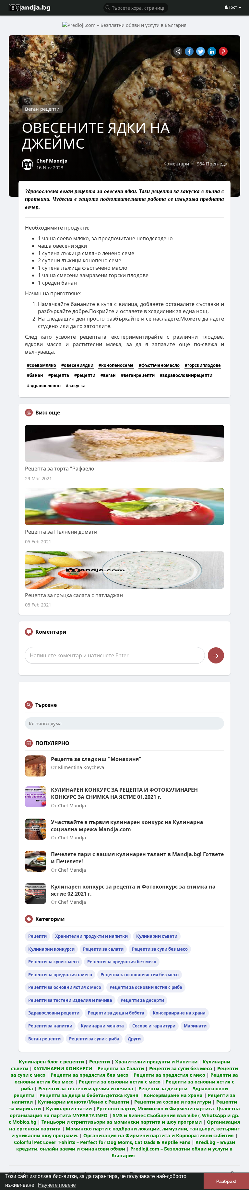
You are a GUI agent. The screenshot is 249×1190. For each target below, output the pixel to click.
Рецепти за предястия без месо (121, 962)
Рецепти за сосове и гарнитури (172, 1101)
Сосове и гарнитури (153, 1026)
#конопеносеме (116, 365)
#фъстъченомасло (159, 365)
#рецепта (58, 375)
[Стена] (178, 51)
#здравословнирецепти (186, 375)
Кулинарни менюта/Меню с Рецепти (83, 1101)
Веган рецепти (42, 109)
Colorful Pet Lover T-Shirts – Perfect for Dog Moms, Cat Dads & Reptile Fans (102, 1142)
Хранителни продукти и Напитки (156, 1061)
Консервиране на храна (179, 1013)
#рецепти (84, 375)
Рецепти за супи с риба (94, 1039)
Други (134, 1039)
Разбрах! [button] (226, 1181)
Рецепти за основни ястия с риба (146, 987)
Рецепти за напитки (50, 1026)
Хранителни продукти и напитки (91, 936)
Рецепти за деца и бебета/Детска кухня (89, 1095)
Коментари (176, 163)
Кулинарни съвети (156, 936)
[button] (136, 7)
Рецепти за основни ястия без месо (140, 975)
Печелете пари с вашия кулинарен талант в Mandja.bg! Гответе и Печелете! (137, 858)
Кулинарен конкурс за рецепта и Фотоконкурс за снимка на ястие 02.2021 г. (133, 890)
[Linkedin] (212, 51)
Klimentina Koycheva (81, 767)
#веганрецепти (138, 375)
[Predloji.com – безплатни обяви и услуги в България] (124, 24)
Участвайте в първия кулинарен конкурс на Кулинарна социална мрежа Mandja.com (127, 826)
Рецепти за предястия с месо (60, 975)
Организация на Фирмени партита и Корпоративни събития (158, 1135)
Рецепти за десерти (142, 1000)
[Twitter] (201, 51)
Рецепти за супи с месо (53, 962)
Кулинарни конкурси (51, 949)
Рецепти (37, 936)
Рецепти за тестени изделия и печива (70, 1000)
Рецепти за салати (103, 949)
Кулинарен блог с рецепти (51, 1061)
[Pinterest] (223, 51)
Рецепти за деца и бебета (116, 1013)
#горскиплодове (203, 365)
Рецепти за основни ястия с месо (64, 987)
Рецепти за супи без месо (160, 949)
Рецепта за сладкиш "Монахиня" (96, 759)
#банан (35, 375)
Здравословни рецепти (53, 1013)
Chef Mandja (51, 160)
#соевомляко (41, 365)
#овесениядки (77, 365)
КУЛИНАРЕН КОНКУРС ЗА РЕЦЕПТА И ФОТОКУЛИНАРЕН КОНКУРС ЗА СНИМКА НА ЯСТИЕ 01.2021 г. (124, 793)
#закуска (76, 386)
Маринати (195, 1026)
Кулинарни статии (69, 1108)
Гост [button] (233, 7)
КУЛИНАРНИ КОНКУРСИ (62, 1068)
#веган (108, 375)
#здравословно (44, 386)
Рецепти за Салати (121, 1068)
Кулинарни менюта (102, 1026)
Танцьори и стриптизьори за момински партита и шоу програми (122, 1121)
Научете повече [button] (57, 1185)
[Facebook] (189, 51)
